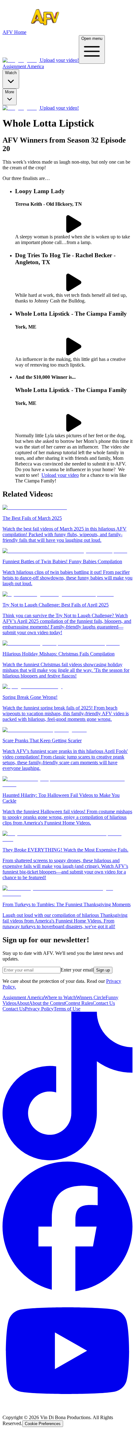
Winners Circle (90, 997)
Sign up (103, 970)
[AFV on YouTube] (67, 1406)
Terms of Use (67, 1008)
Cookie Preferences (43, 1423)
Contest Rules (79, 1003)
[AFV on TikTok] (67, 1158)
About (22, 1003)
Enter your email (77, 969)
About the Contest (47, 1003)
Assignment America (23, 66)
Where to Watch (60, 997)
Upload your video (60, 475)
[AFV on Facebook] (67, 1290)
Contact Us (104, 1003)
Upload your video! (59, 60)
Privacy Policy (39, 1008)
